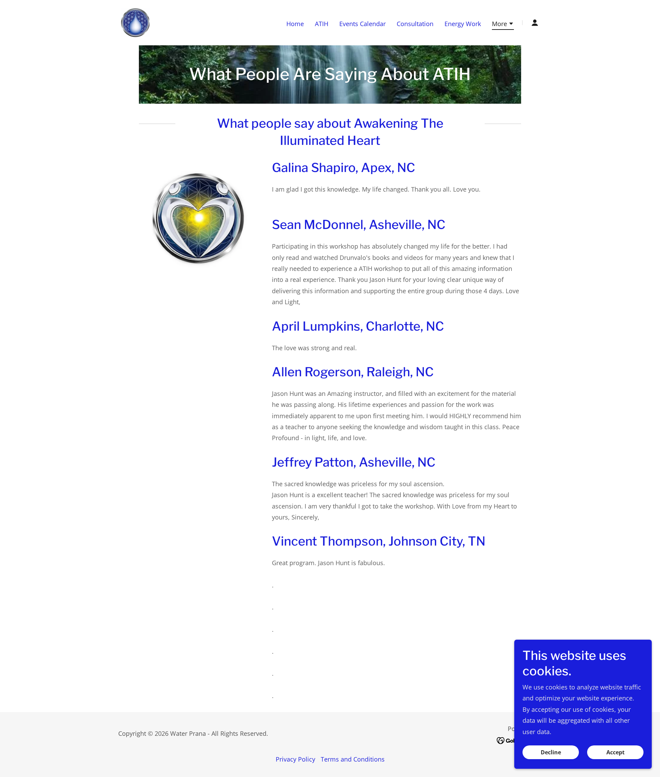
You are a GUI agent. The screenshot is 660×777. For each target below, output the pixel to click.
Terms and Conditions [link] (353, 759)
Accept (615, 752)
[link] (135, 22)
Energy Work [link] (462, 24)
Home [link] (295, 24)
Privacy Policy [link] (295, 759)
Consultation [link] (415, 24)
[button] (503, 25)
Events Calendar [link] (362, 24)
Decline (551, 752)
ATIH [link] (321, 24)
